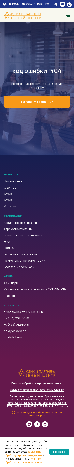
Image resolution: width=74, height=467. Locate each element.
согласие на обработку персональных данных (23, 453)
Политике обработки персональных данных (23, 460)
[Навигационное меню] (68, 15)
